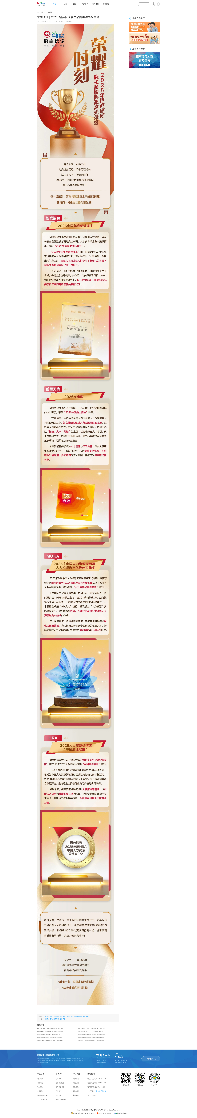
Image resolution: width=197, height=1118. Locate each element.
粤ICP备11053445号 (105, 1113)
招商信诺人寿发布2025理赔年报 (55, 1019)
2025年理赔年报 (61, 1099)
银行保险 (40, 1091)
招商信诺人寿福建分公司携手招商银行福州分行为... (92, 1034)
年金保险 (40, 1087)
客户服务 (85, 4)
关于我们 (95, 4)
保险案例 (76, 1083)
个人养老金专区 (42, 1099)
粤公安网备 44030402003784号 (83, 1113)
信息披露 (106, 4)
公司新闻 (50, 12)
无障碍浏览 (153, 4)
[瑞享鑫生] (144, 38)
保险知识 (76, 1079)
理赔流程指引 (60, 1083)
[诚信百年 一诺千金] (41, 4)
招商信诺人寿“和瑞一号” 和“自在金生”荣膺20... (90, 1031)
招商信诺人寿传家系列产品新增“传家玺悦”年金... (91, 1037)
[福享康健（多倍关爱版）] (144, 26)
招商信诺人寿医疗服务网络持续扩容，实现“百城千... (51, 1028)
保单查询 (58, 1079)
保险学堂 (76, 1087)
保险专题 (76, 1091)
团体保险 (74, 4)
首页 (54, 4)
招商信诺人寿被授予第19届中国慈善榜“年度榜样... (50, 1041)
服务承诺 (58, 1095)
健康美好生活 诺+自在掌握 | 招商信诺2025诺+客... (50, 1031)
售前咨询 (97, 1091)
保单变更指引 (60, 1087)
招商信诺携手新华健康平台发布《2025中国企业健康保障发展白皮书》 (67, 1016)
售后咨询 (104, 1091)
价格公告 (58, 1091)
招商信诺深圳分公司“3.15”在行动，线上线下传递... (91, 1028)
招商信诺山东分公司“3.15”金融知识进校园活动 (49, 1037)
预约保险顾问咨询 (42, 1095)
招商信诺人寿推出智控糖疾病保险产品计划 (48, 1034)
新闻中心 (43, 12)
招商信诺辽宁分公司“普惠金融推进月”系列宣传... (91, 1041)
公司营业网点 (91, 1095)
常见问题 (76, 1095)
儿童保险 (40, 1083)
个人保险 (63, 4)
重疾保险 (40, 1079)
